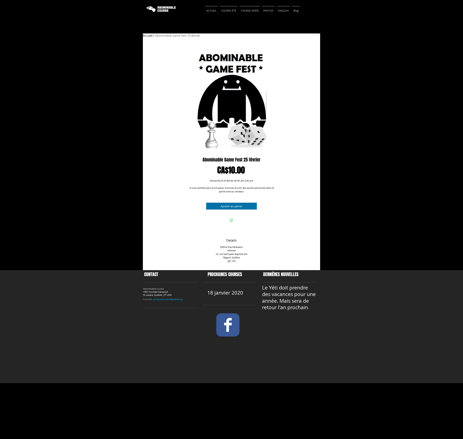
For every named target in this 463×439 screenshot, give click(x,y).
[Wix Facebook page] (227, 324)
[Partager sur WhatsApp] (231, 220)
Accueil (147, 36)
